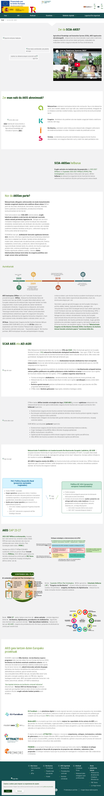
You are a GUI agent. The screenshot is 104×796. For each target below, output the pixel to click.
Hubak (48, 776)
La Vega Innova (96, 786)
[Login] (95, 7)
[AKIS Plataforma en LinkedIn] (56, 790)
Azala (2, 20)
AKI (18, 16)
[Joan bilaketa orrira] (102, 7)
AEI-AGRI (11, 624)
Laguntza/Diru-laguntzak (92, 16)
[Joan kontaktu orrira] (98, 7)
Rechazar (19, 791)
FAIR (47, 716)
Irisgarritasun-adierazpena (89, 790)
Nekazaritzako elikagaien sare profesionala (81, 775)
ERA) (41, 352)
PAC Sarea (94, 782)
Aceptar (8, 791)
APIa (32, 773)
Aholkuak (33, 16)
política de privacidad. (48, 786)
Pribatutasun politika (70, 790)
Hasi (5, 16)
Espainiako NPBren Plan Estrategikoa (62, 583)
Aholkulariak (65, 768)
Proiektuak (49, 768)
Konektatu (49, 16)
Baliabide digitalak (68, 16)
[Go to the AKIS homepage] (46, 2)
